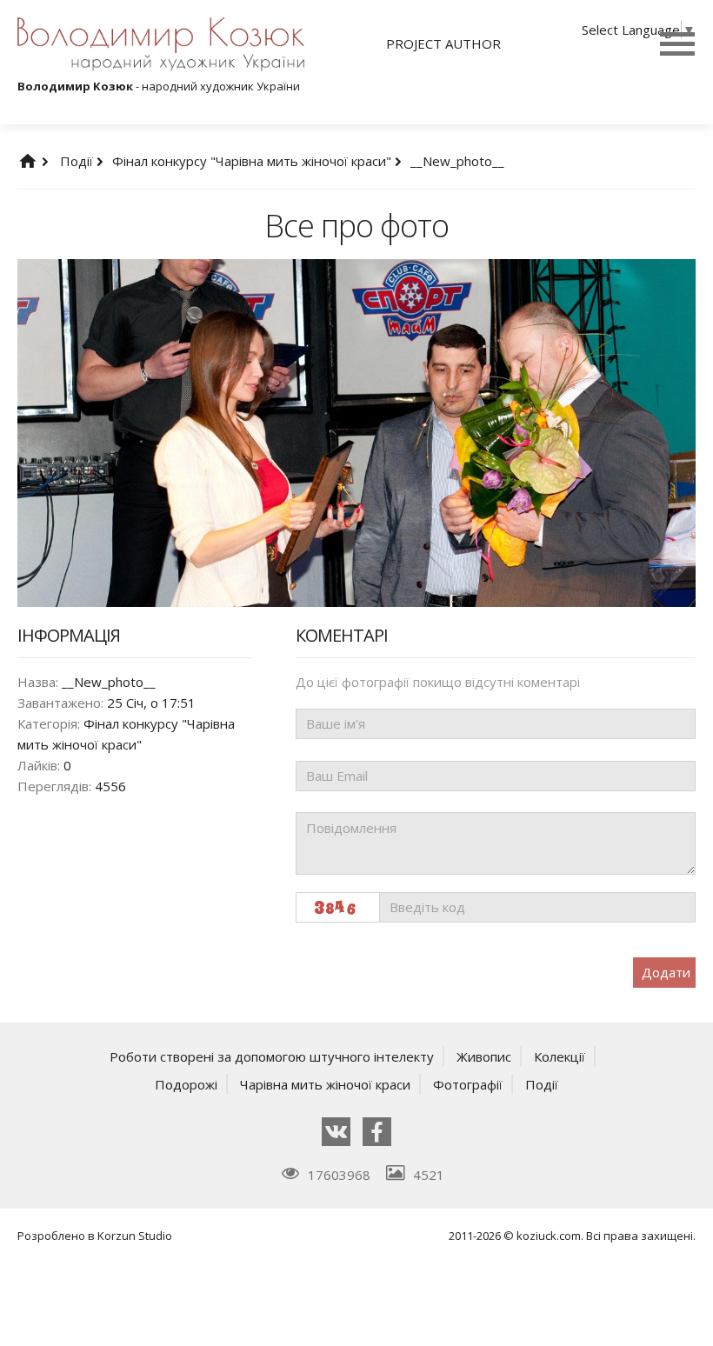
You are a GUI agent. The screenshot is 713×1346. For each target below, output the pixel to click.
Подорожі (186, 1084)
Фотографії (468, 1084)
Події (78, 161)
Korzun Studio (134, 1235)
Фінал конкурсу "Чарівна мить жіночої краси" (253, 161)
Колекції (559, 1056)
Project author (443, 43)
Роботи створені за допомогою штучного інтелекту (272, 1056)
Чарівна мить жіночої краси (325, 1084)
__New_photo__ (457, 161)
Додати (666, 972)
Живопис (483, 1056)
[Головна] (45, 161)
